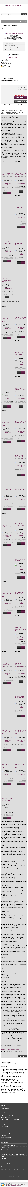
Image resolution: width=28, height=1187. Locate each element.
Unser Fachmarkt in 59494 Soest (8, 1145)
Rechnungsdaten (5, 1126)
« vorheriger (13, 1098)
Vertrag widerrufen (5, 1112)
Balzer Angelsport (15, 1059)
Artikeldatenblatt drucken (10, 43)
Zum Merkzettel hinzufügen (20, 101)
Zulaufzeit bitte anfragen (14, 57)
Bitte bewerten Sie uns (6, 1152)
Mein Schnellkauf (5, 1108)
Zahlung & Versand (5, 1124)
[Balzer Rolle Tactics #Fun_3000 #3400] (14, 33)
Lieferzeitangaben (5, 1147)
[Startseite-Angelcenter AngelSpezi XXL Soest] (14, 5)
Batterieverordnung (5, 1133)
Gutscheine (3, 1130)
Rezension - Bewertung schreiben (12, 47)
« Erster (8, 1098)
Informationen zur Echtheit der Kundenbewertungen (10, 1049)
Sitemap (3, 1156)
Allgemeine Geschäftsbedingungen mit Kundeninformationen (9, 1116)
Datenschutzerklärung (6, 1121)
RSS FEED (3, 1158)
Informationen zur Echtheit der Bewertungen (13, 1185)
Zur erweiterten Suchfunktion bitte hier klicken (11, 16)
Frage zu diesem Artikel (10, 45)
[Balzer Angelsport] (6, 82)
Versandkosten (24, 89)
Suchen (24, 14)
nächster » (20, 1098)
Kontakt (3, 1128)
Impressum (3, 1135)
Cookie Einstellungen (6, 1137)
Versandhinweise (5, 1149)
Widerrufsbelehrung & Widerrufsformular (10, 1119)
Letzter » (25, 1098)
